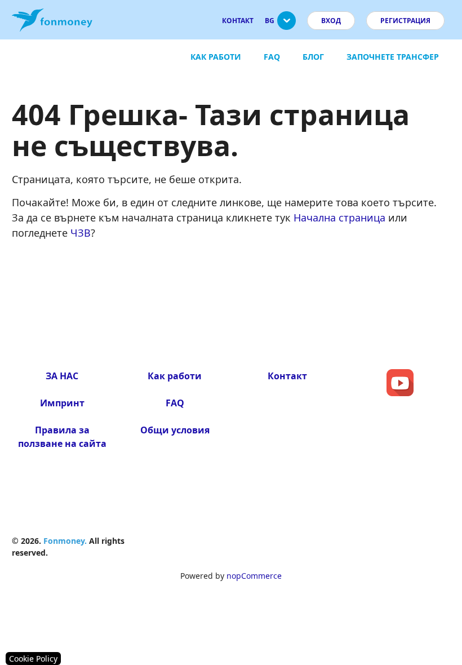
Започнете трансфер (392, 56)
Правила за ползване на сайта (62, 437)
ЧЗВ (80, 233)
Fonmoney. (65, 540)
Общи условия (175, 430)
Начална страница (339, 217)
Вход (331, 20)
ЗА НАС (62, 376)
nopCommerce (254, 575)
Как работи (215, 56)
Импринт (62, 403)
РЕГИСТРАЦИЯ (405, 20)
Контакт (287, 376)
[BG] (286, 25)
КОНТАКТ (238, 20)
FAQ (272, 56)
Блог (313, 56)
